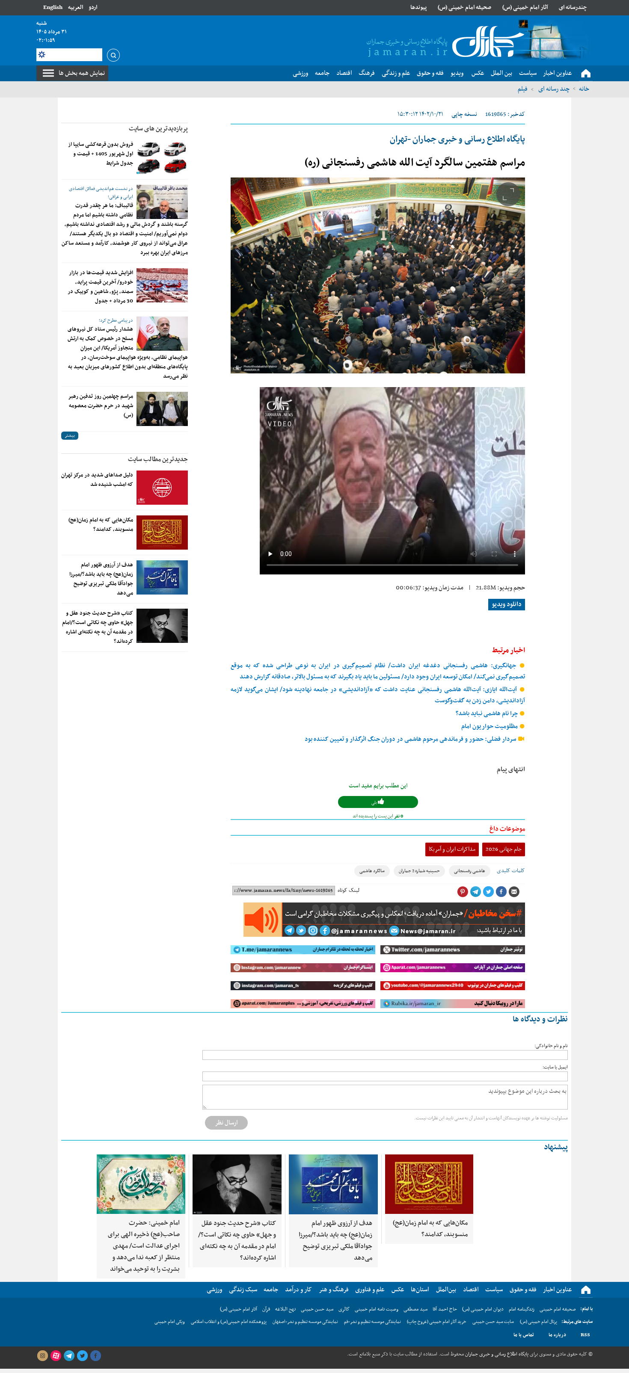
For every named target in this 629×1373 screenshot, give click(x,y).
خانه (584, 89)
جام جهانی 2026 (504, 849)
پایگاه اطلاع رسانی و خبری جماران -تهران (457, 139)
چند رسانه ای (553, 89)
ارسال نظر (226, 1122)
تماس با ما (523, 1335)
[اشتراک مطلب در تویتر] (488, 892)
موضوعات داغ (507, 828)
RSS (585, 1335)
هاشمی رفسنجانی (469, 871)
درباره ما (557, 1335)
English (52, 7)
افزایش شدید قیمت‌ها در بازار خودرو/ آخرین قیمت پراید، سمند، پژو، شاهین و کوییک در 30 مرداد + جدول (100, 287)
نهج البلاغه (285, 1309)
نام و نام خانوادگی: (551, 1046)
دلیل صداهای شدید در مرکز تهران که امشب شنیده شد (97, 479)
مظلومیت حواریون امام (490, 726)
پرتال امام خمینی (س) (538, 1322)
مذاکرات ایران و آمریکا (452, 849)
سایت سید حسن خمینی (493, 1322)
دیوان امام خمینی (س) (483, 1309)
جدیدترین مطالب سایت (158, 459)
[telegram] (69, 1356)
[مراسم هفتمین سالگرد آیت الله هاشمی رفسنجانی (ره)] (378, 275)
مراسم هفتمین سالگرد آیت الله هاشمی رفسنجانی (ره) (415, 163)
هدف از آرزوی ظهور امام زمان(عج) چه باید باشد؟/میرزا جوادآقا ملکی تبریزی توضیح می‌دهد (101, 579)
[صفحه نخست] (586, 73)
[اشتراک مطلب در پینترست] (463, 892)
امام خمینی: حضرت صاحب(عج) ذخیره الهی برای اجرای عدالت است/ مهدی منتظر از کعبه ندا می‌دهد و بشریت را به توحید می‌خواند (144, 1246)
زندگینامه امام (521, 1309)
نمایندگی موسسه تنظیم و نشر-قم (372, 1322)
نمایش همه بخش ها (82, 73)
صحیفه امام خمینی (558, 1309)
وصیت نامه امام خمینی (376, 1309)
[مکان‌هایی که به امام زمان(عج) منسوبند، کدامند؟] (162, 532)
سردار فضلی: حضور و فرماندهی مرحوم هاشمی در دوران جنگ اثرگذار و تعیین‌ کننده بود (411, 739)
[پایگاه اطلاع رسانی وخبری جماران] (443, 42)
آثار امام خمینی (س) (525, 7)
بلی (374, 802)
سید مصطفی (415, 1309)
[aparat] (56, 1356)
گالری (344, 1309)
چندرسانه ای (573, 7)
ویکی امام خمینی (169, 1322)
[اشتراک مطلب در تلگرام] (475, 892)
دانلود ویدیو (507, 604)
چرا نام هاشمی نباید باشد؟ (487, 713)
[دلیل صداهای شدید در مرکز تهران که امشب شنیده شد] (162, 487)
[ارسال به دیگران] (514, 892)
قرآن (266, 1309)
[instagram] (42, 1356)
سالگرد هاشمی (372, 871)
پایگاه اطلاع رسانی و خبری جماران (496, 1354)
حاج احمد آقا (445, 1309)
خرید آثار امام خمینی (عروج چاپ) (436, 1322)
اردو (93, 7)
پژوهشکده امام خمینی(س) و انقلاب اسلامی (229, 1322)
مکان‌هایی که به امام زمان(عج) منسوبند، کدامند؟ (100, 524)
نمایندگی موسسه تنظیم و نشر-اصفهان (305, 1322)
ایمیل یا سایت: (555, 1067)
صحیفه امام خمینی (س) (464, 7)
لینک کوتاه (348, 890)
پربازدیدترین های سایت (158, 128)
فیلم (523, 89)
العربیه (75, 7)
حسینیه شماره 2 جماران (419, 871)
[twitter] (82, 1356)
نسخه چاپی (464, 114)
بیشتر (70, 436)
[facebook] (95, 1356)
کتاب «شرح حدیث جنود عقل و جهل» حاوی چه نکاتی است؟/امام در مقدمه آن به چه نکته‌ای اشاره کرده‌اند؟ (97, 627)
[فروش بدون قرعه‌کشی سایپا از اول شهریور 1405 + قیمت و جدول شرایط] (162, 157)
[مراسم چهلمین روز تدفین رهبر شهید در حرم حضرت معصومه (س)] (162, 409)
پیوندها (418, 7)
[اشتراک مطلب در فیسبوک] (501, 892)
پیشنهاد (556, 1147)
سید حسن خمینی (317, 1309)
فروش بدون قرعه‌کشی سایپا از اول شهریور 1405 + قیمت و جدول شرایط (100, 154)
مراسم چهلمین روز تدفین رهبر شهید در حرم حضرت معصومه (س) (100, 406)
